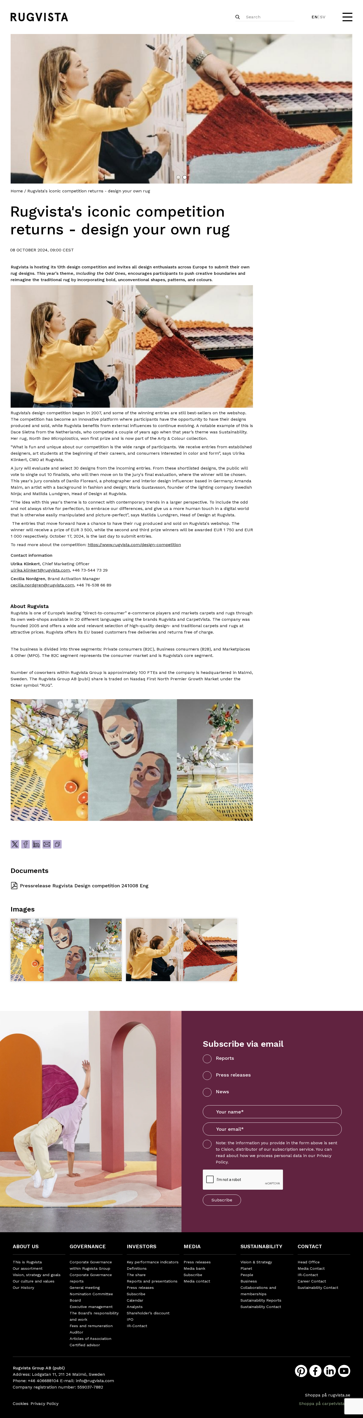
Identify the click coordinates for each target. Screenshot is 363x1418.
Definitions (137, 1268)
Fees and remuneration (91, 1326)
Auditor (76, 1332)
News (222, 1091)
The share (136, 1275)
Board (75, 1300)
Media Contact (311, 1268)
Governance (88, 1246)
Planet (246, 1268)
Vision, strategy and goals (37, 1275)
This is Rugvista (27, 1262)
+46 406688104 (43, 1380)
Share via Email (47, 844)
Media (192, 1246)
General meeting (85, 1287)
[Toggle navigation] (346, 17)
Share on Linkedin (36, 844)
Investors (141, 1246)
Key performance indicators (153, 1262)
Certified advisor (85, 1345)
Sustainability (261, 1246)
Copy (57, 844)
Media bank (194, 1268)
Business (248, 1281)
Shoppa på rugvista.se (327, 1395)
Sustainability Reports (260, 1300)
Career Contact (312, 1281)
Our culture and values (33, 1281)
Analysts (135, 1307)
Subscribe (222, 1199)
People (246, 1275)
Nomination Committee (91, 1294)
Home (17, 190)
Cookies (20, 1403)
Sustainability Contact (260, 1307)
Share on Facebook (25, 844)
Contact (310, 1246)
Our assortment (28, 1268)
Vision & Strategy (256, 1262)
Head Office (309, 1262)
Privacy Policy (44, 1403)
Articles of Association (90, 1338)
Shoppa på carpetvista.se (324, 1403)
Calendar (135, 1300)
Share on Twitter (15, 844)
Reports (225, 1058)
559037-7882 (90, 1387)
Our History (23, 1287)
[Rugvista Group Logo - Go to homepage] (39, 17)
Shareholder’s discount (148, 1313)
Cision (227, 1149)
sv (323, 16)
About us (26, 1246)
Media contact (197, 1281)
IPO (130, 1319)
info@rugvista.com (95, 1380)
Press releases (233, 1075)
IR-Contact (137, 1326)
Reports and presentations (152, 1281)
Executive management (91, 1307)
